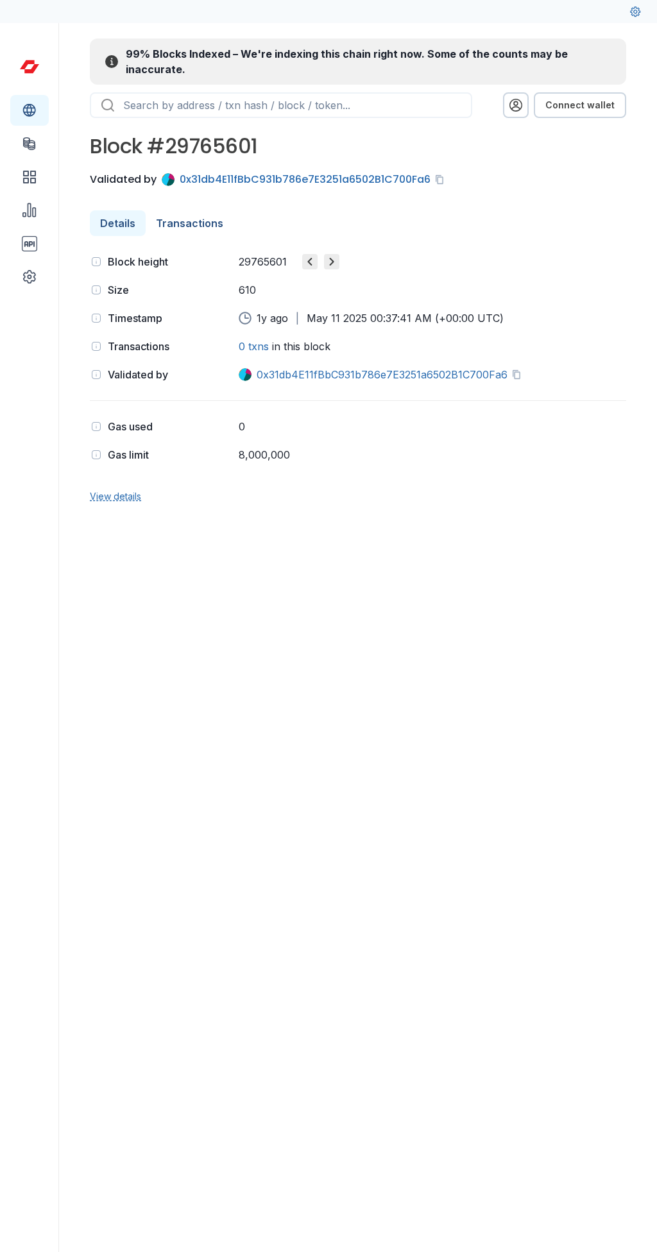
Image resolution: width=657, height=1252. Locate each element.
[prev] (310, 261)
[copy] (442, 179)
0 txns (254, 346)
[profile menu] (516, 105)
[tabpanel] (358, 377)
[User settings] (635, 11)
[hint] (96, 261)
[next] (331, 261)
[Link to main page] (29, 66)
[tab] (118, 223)
